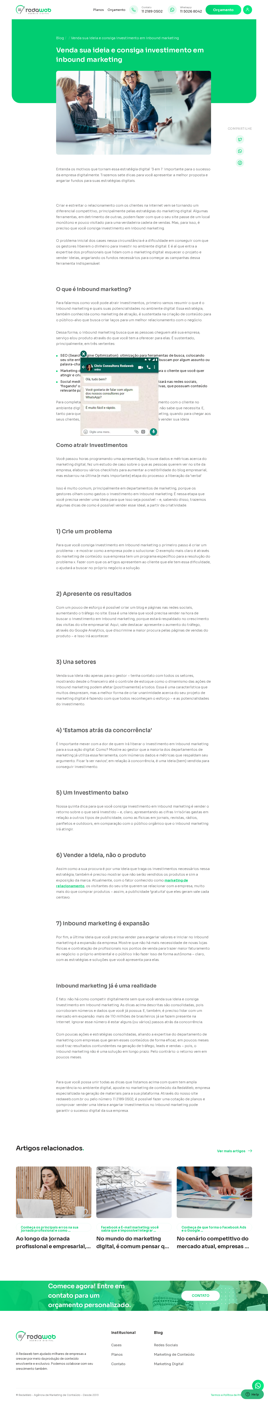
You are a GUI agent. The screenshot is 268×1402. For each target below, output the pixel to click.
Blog (60, 38)
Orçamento (116, 9)
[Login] (247, 9)
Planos (98, 9)
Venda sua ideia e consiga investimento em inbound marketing (125, 38)
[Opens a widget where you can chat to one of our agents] (252, 1394)
